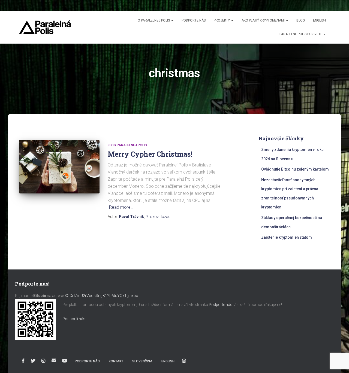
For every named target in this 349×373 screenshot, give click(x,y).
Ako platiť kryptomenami (263, 20)
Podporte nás (194, 20)
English (319, 20)
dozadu (159, 216)
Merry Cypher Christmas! (150, 154)
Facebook (23, 361)
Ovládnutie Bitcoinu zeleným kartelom (295, 169)
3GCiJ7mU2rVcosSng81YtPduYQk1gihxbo (102, 295)
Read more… (121, 207)
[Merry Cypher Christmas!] (59, 167)
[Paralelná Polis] (45, 27)
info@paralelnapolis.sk (54, 360)
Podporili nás (73, 319)
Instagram (43, 361)
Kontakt (116, 361)
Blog (300, 20)
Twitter (33, 361)
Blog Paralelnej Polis (127, 145)
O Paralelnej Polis (154, 20)
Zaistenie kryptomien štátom (286, 237)
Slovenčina (142, 361)
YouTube (64, 361)
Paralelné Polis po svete (301, 34)
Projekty (222, 20)
